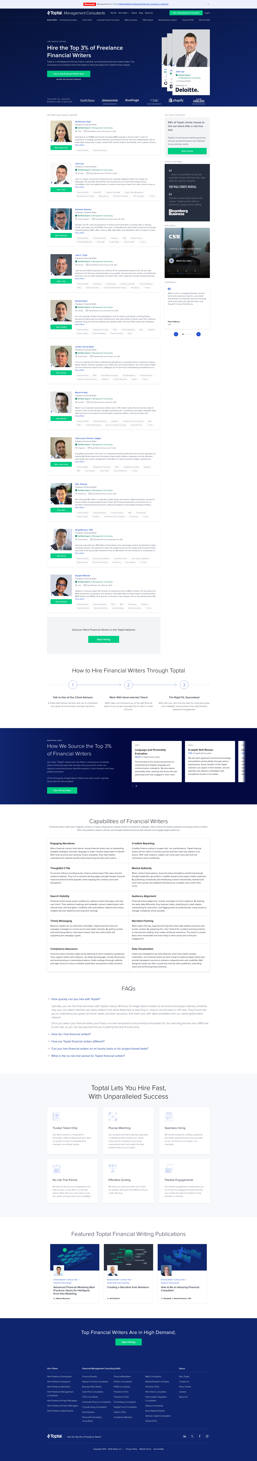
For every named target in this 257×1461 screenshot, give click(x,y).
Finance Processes (62, 1283)
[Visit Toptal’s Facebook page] (199, 1436)
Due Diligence (90, 471)
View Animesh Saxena (191, 48)
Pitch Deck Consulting (120, 196)
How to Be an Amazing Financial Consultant (180, 1288)
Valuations (114, 238)
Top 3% (113, 13)
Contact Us (184, 1381)
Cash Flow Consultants (92, 1391)
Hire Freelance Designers (58, 1381)
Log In (207, 13)
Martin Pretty (81, 392)
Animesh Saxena (184, 71)
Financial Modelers (122, 1376)
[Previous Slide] (176, 334)
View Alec (61, 510)
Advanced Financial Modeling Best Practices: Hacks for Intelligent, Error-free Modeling (74, 1290)
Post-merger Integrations (140, 558)
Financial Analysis (117, 333)
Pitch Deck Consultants (155, 1391)
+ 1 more (150, 425)
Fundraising (97, 284)
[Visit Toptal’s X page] (192, 1436)
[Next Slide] (198, 334)
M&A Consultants (131, 20)
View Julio (61, 281)
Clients (134, 13)
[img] (191, 76)
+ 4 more (142, 242)
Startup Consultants (154, 1405)
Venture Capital (129, 242)
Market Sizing (103, 196)
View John (61, 189)
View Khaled (61, 327)
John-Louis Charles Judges (88, 438)
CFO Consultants (90, 1396)
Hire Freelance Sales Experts (60, 1410)
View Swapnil (61, 601)
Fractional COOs (121, 1396)
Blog (141, 13)
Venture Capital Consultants (158, 1415)
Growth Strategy (118, 608)
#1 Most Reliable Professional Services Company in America (143, 4)
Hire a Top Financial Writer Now (69, 73)
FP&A (79, 287)
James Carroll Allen (84, 346)
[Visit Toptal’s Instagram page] (207, 1436)
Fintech (134, 379)
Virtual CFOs (151, 1420)
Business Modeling (100, 608)
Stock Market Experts (155, 1410)
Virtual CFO (97, 192)
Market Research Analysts (167, 20)
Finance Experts (89, 1376)
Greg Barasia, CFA (84, 529)
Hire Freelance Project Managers (62, 1400)
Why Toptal (184, 1376)
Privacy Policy (131, 1449)
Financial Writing (82, 150)
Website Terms (145, 1449)
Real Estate (101, 242)
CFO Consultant (138, 196)
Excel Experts (88, 1412)
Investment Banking (99, 333)
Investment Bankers (123, 1417)
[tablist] (187, 334)
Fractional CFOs (188, 20)
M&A (124, 238)
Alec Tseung (81, 484)
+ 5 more (152, 196)
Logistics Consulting (113, 192)
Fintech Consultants (123, 1381)
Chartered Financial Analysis (87, 379)
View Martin (61, 418)
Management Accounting (101, 467)
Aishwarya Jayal (83, 121)
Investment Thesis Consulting (133, 421)
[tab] (183, 334)
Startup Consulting (134, 608)
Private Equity (114, 242)
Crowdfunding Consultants (94, 1406)
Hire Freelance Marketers (58, 1386)
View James (61, 372)
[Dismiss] (208, 4)
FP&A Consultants (122, 1386)
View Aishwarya (61, 147)
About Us (149, 13)
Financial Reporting (120, 379)
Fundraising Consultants (68, 20)
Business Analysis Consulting (116, 425)
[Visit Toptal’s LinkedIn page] (184, 1436)
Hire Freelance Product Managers (62, 1405)
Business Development (101, 558)
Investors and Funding (118, 1283)
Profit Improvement (92, 287)
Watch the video (183, 260)
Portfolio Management (84, 242)
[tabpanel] (187, 307)
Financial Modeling (99, 150)
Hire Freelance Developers (59, 1376)
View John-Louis (61, 464)
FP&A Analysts (148, 20)
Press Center (185, 1386)
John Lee (79, 163)
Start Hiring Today (62, 790)
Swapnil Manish (82, 575)
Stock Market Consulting (109, 375)
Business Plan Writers (92, 1386)
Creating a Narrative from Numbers (128, 1287)
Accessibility (159, 1449)
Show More (79, 145)
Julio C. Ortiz (81, 255)
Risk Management (129, 375)
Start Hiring (103, 639)
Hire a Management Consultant (186, 13)
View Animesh (61, 235)
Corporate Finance (99, 238)
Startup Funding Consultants (95, 1381)
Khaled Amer (81, 300)
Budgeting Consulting (100, 329)
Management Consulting (65, 1279)
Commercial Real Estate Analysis (115, 287)
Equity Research (136, 425)
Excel (130, 333)
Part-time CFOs (204, 20)
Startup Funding (136, 238)
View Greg (61, 556)
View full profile (61, 131)
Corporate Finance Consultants (108, 20)
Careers (182, 1391)
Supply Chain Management (134, 192)
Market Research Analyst (85, 196)
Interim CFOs (87, 20)
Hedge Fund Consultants (125, 1406)
